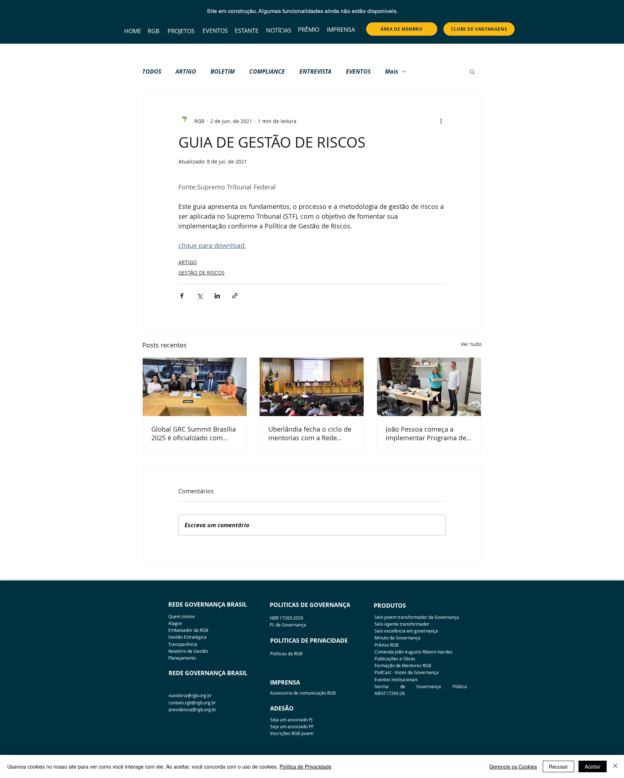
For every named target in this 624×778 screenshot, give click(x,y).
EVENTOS (358, 71)
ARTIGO (186, 71)
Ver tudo (471, 344)
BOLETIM (223, 71)
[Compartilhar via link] (234, 295)
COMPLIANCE (267, 71)
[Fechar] (615, 766)
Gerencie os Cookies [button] (513, 766)
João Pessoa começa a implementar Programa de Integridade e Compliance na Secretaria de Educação (426, 433)
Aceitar (593, 766)
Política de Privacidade (306, 766)
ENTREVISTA (315, 71)
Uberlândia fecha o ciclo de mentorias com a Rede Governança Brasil (309, 433)
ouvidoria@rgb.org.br (190, 695)
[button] (472, 71)
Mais (391, 71)
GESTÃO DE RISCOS (201, 272)
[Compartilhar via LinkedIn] (217, 295)
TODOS (151, 71)
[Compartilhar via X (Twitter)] (199, 295)
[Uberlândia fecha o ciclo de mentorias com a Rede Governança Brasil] (312, 387)
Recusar (558, 766)
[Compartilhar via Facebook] (181, 295)
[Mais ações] (441, 121)
